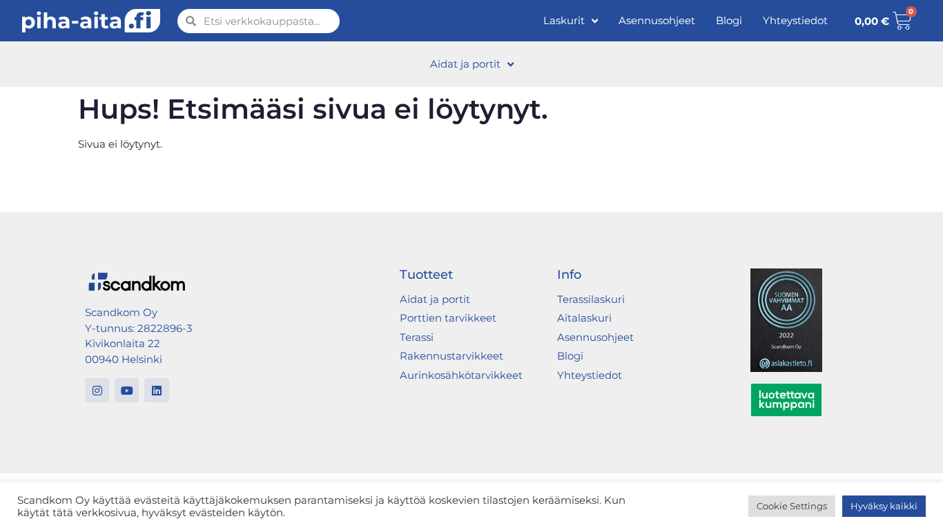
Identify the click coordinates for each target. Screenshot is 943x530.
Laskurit (564, 20)
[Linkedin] (156, 390)
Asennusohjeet (657, 20)
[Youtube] (127, 390)
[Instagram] (97, 390)
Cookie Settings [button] (792, 505)
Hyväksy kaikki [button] (883, 505)
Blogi (729, 20)
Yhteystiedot (795, 20)
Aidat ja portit (465, 63)
